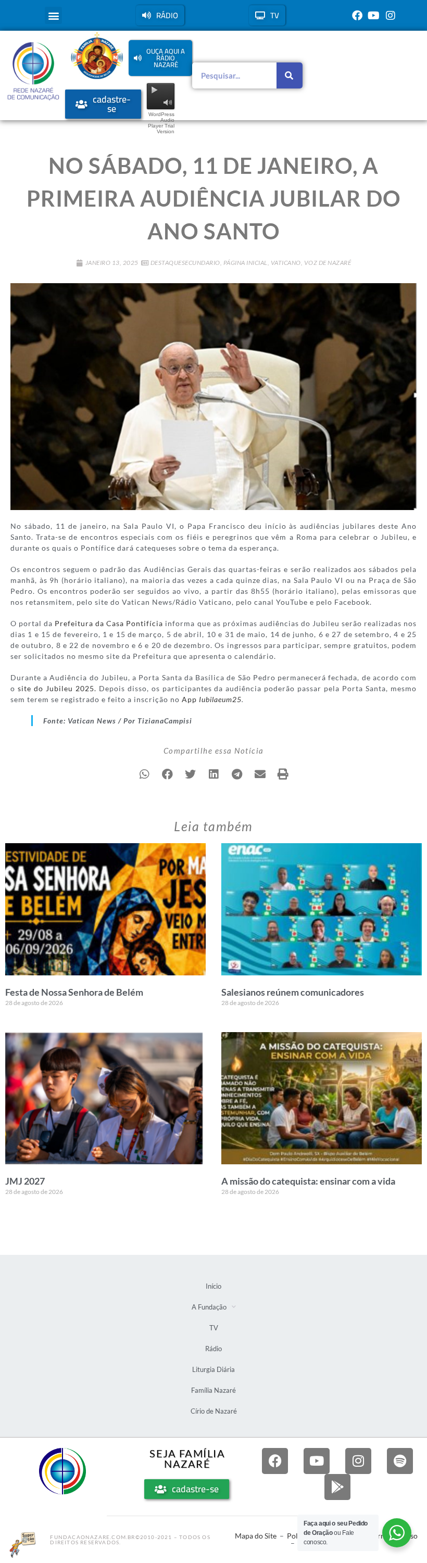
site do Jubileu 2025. (57, 688)
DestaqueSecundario (185, 262)
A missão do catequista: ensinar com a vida (308, 1181)
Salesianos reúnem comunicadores (292, 992)
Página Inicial (245, 262)
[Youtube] (374, 15)
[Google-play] (337, 1487)
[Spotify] (400, 1461)
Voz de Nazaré (327, 262)
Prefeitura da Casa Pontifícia (109, 623)
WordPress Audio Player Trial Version (161, 122)
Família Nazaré (213, 1390)
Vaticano (286, 262)
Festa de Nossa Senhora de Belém (74, 992)
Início (213, 1286)
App (212, 699)
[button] (53, 15)
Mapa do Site (256, 1535)
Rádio (213, 1348)
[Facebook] (357, 15)
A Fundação (209, 1307)
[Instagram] (390, 15)
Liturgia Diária (213, 1369)
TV (213, 1328)
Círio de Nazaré (214, 1411)
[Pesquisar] (290, 75)
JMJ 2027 (25, 1181)
